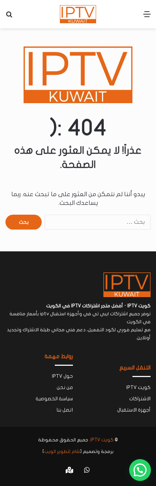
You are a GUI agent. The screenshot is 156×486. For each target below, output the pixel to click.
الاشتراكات (140, 398)
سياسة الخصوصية (54, 398)
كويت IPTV (138, 387)
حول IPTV (62, 376)
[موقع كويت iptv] (78, 14)
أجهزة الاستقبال (134, 410)
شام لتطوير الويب (62, 451)
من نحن (65, 387)
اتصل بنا (65, 410)
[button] (140, 470)
